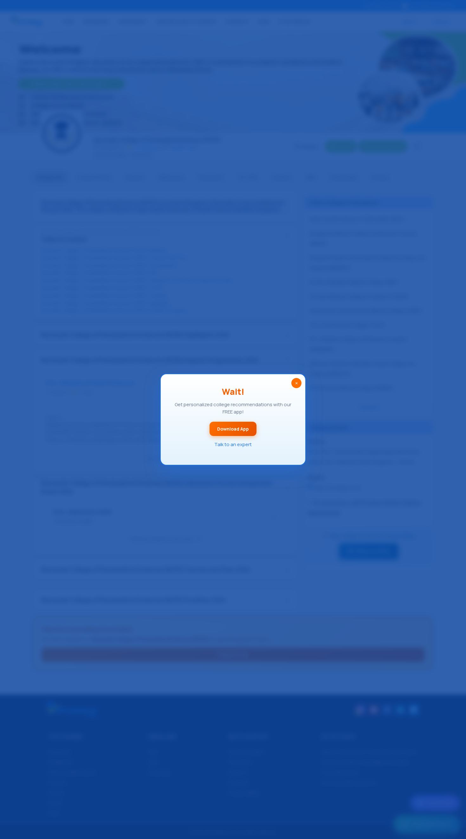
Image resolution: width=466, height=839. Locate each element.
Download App (233, 429)
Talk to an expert (233, 444)
